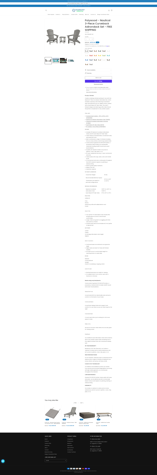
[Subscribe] (65, 460)
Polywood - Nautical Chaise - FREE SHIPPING (69, 423)
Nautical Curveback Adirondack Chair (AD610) (98, 119)
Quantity (86, 36)
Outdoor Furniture (71, 452)
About (46, 447)
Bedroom (69, 443)
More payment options (98, 84)
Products (47, 441)
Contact (47, 449)
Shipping (87, 44)
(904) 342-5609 (96, 439)
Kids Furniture (70, 447)
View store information (91, 92)
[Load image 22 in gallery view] (70, 60)
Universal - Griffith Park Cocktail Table (103, 423)
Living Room (70, 439)
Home (46, 439)
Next (81, 402)
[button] (46, 10)
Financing (47, 445)
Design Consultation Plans (51, 454)
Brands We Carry (48, 452)
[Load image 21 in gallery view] (55, 60)
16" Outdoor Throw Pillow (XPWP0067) (96, 126)
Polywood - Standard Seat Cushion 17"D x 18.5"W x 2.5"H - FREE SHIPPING (52, 423)
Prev (75, 402)
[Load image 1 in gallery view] (48, 60)
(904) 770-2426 (96, 446)
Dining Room (70, 441)
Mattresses (69, 445)
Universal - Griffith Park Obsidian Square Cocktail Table (86, 423)
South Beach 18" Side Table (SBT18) (95, 125)
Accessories (70, 449)
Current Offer (48, 443)
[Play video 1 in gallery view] (63, 60)
